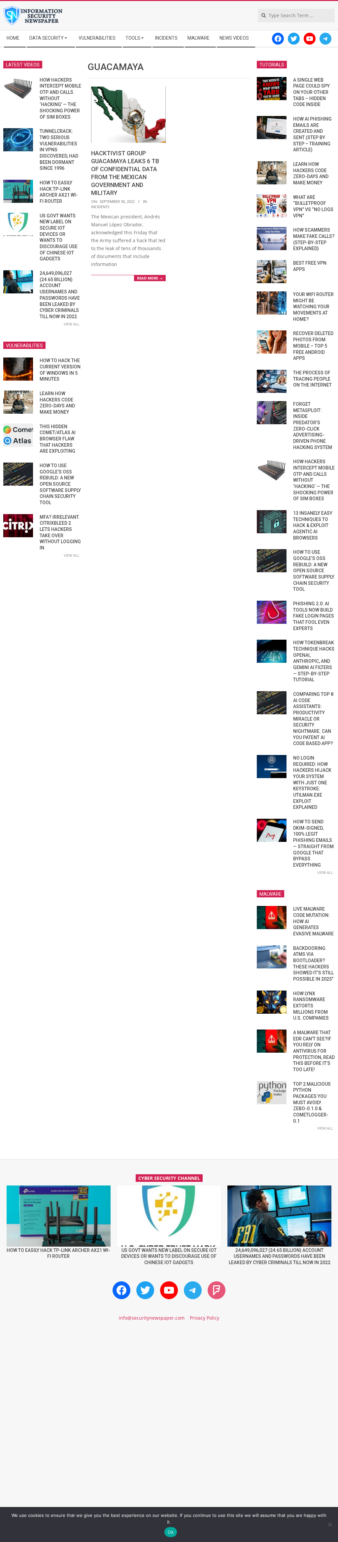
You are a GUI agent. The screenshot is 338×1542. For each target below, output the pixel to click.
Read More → (150, 278)
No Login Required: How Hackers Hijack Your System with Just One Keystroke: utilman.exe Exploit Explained (312, 782)
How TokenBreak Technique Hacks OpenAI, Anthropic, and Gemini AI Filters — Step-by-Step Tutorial (313, 661)
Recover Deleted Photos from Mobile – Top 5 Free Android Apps (313, 346)
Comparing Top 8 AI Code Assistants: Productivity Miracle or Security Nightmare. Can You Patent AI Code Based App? (313, 719)
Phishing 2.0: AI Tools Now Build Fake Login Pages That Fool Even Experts (313, 616)
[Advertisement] (169, 1383)
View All (72, 323)
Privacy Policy (204, 1318)
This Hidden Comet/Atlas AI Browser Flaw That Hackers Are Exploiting (58, 439)
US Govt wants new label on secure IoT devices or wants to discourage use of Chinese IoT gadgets (169, 1256)
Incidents (100, 206)
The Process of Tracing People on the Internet (312, 379)
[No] (329, 1524)
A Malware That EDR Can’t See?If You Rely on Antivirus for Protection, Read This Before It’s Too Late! (314, 1051)
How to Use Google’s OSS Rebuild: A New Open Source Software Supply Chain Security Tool (60, 484)
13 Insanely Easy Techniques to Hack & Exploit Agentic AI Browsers (312, 525)
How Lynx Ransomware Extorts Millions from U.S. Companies (311, 1006)
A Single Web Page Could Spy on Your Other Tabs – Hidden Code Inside (311, 92)
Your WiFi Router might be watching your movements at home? (313, 307)
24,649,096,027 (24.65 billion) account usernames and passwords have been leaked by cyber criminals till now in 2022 (279, 1256)
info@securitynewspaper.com (152, 1318)
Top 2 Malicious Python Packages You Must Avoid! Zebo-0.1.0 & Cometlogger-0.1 (312, 1102)
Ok (171, 1532)
